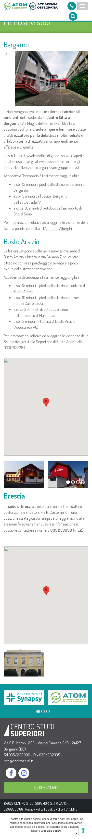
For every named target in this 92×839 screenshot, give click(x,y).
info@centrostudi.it (18, 760)
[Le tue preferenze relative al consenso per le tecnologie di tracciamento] (83, 830)
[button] (46, 402)
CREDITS (72, 809)
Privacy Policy (34, 809)
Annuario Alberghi (58, 228)
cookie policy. (52, 830)
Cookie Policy (55, 809)
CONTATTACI (48, 787)
